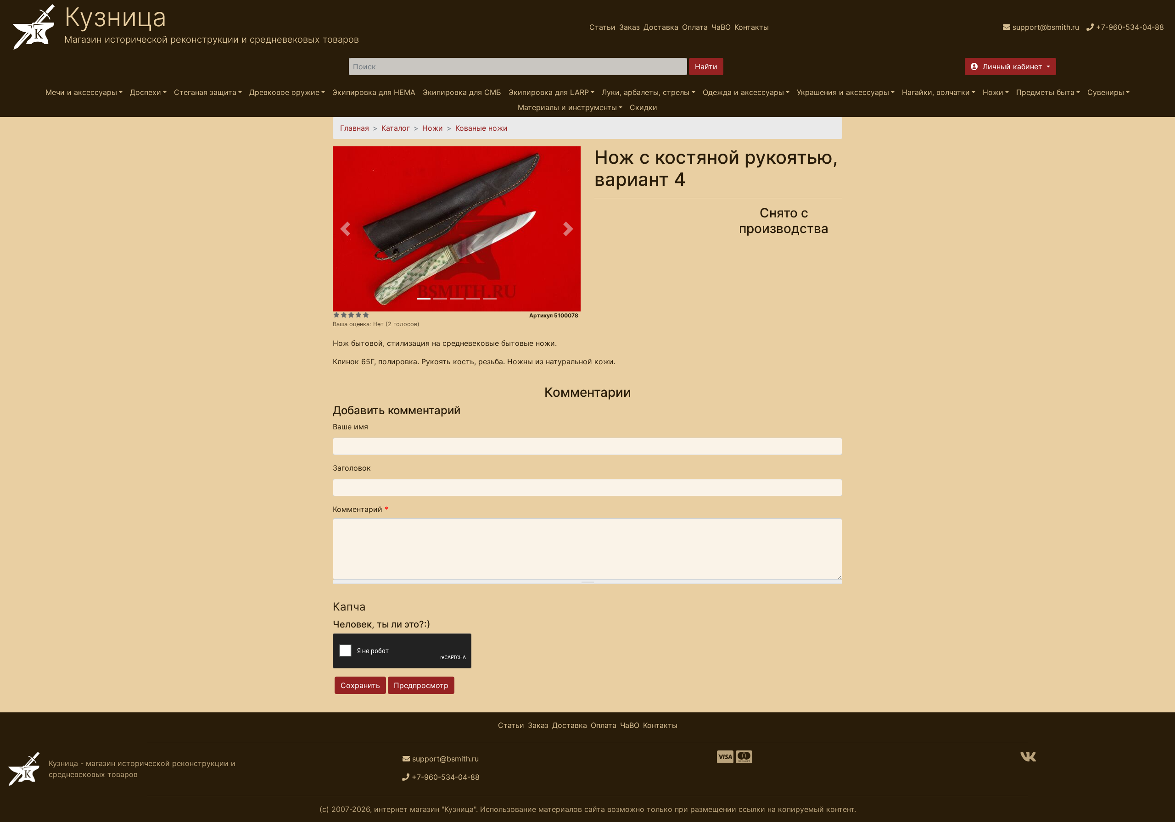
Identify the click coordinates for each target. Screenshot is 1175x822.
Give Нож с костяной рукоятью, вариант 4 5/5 (365, 314)
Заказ (629, 27)
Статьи (602, 27)
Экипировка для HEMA (373, 92)
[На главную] (34, 27)
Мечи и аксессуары (81, 92)
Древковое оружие (284, 92)
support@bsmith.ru (445, 758)
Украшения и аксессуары (843, 92)
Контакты (751, 27)
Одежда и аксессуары (743, 92)
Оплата (695, 27)
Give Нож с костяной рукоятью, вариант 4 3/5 (351, 314)
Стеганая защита (205, 92)
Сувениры (1105, 92)
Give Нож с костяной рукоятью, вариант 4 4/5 (358, 314)
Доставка (660, 27)
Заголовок (352, 467)
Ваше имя (350, 426)
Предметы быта (1045, 92)
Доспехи (145, 92)
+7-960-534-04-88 (446, 777)
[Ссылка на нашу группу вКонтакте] (1028, 759)
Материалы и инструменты (567, 107)
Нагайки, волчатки (936, 92)
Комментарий (360, 509)
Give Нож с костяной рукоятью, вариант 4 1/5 (336, 314)
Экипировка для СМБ (462, 92)
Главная (354, 128)
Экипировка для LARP (549, 92)
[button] (1010, 66)
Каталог (395, 128)
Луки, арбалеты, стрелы (645, 92)
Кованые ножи (481, 128)
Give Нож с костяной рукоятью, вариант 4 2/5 (343, 314)
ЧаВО (721, 27)
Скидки (643, 107)
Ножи (993, 92)
